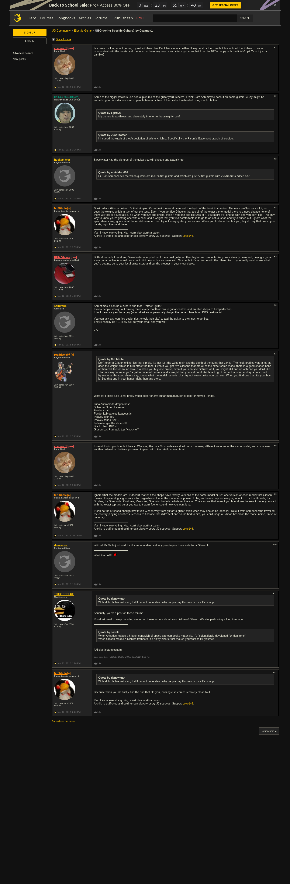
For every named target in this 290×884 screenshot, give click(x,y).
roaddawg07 (62, 354)
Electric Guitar (83, 30)
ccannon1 (60, 48)
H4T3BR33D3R (63, 97)
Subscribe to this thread (63, 721)
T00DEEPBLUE (64, 594)
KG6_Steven (62, 257)
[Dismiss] (274, 5)
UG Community (61, 30)
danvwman (61, 545)
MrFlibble (60, 208)
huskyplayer (62, 159)
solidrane (60, 306)
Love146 (188, 235)
